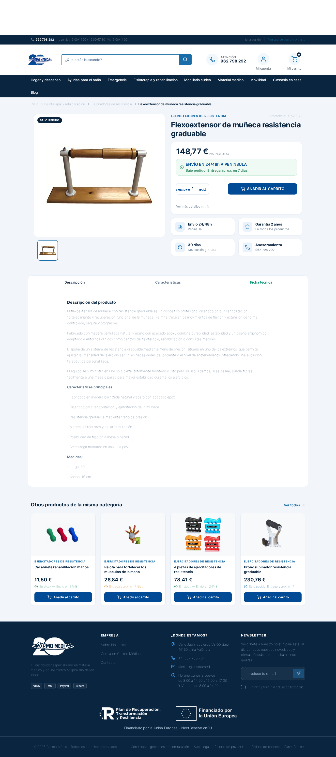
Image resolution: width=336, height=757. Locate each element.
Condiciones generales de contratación (160, 747)
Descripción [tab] (74, 282)
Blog (34, 92)
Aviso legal (202, 747)
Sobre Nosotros (113, 645)
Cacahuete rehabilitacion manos (61, 567)
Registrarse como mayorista (286, 39)
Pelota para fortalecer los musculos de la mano (125, 569)
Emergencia (117, 80)
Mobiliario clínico (197, 80)
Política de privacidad (230, 747)
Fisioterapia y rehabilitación (156, 80)
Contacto (108, 662)
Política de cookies (265, 747)
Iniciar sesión (252, 39)
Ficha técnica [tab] (261, 282)
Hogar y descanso (46, 80)
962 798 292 (194, 658)
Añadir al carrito (266, 188)
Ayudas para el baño (84, 80)
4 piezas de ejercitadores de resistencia (197, 569)
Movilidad (258, 80)
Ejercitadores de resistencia (199, 116)
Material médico (231, 80)
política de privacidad (290, 687)
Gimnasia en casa (287, 80)
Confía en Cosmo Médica (121, 653)
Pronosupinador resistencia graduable (267, 569)
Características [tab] (168, 282)
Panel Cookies (294, 747)
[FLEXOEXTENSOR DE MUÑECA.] (47, 250)
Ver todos (292, 505)
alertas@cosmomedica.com (200, 667)
